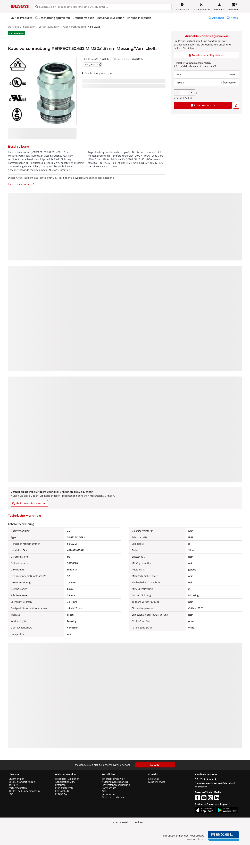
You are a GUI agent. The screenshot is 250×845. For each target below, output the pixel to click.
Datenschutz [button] (109, 788)
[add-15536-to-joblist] (236, 105)
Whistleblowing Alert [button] (113, 778)
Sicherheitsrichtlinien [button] (114, 797)
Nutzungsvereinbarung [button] (115, 781)
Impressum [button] (108, 794)
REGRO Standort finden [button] (22, 781)
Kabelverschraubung (75, 26)
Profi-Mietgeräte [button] (64, 788)
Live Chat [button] (153, 778)
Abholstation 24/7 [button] (65, 781)
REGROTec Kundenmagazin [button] (24, 791)
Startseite (13, 26)
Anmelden (155, 764)
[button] (206, 74)
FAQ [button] (11, 794)
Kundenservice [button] (156, 781)
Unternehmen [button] (16, 778)
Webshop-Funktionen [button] (67, 778)
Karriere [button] (13, 784)
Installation (28, 26)
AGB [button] (104, 791)
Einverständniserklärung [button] (116, 784)
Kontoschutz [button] (62, 791)
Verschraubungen (49, 26)
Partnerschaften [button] (18, 788)
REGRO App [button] (61, 794)
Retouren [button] (60, 784)
